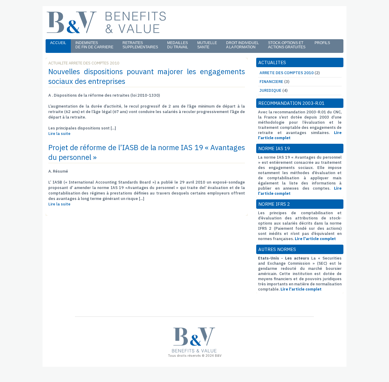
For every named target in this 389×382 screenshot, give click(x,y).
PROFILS (322, 43)
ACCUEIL (58, 43)
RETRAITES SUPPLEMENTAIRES (140, 45)
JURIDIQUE (270, 90)
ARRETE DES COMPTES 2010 (287, 72)
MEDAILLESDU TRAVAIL (177, 45)
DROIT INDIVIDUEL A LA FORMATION (242, 45)
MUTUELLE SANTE (207, 45)
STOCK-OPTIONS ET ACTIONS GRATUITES (286, 45)
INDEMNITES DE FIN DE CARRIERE (94, 45)
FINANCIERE (271, 81)
